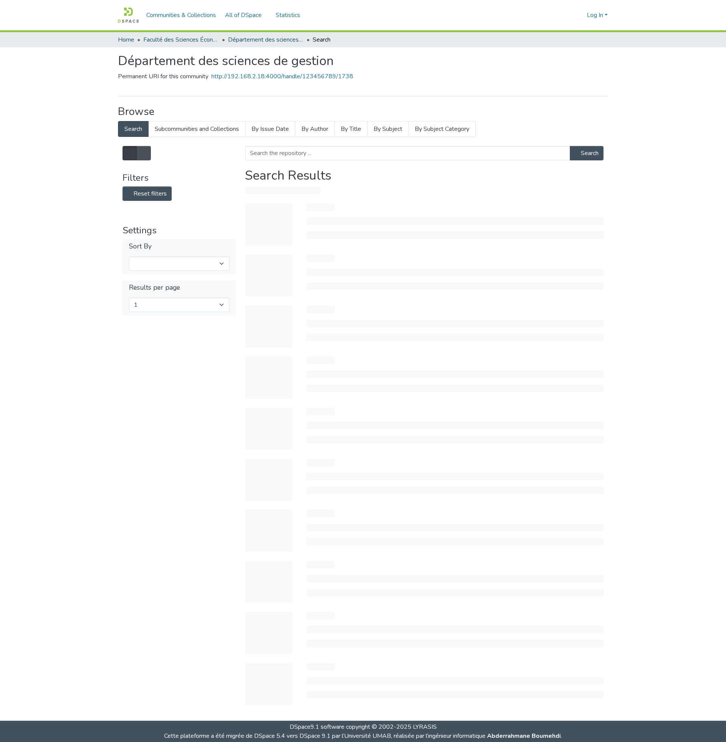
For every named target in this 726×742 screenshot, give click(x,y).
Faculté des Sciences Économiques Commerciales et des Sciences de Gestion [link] (181, 40)
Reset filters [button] (149, 193)
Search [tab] (133, 129)
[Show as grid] (144, 153)
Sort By (140, 246)
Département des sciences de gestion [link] (266, 40)
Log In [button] (596, 15)
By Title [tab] (351, 129)
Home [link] (126, 40)
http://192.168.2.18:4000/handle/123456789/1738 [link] (282, 76)
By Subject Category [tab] (442, 129)
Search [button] (589, 153)
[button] (128, 15)
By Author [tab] (314, 129)
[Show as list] (130, 153)
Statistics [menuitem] (288, 15)
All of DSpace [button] (243, 15)
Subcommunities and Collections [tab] (197, 129)
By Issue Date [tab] (270, 129)
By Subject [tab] (388, 129)
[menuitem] (245, 15)
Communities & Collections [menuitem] (181, 15)
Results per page (154, 288)
